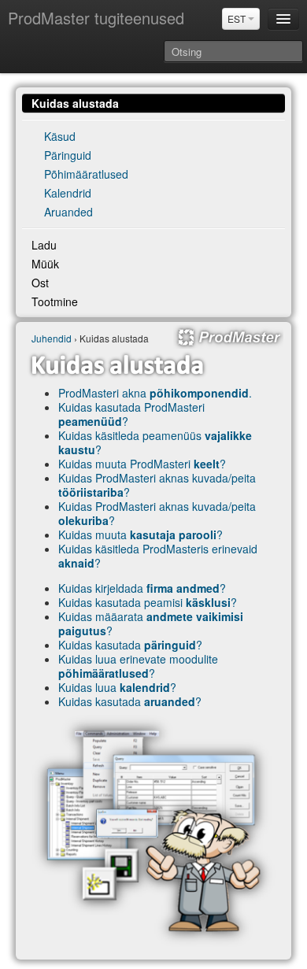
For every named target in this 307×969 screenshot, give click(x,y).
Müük (45, 264)
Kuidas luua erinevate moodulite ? (138, 666)
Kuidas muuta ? (140, 534)
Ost (40, 282)
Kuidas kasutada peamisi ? (147, 602)
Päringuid (67, 155)
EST (237, 18)
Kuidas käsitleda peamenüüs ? (155, 442)
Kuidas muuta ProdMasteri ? (142, 464)
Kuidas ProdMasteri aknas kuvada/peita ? (157, 485)
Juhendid (51, 338)
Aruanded (68, 212)
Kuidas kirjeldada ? (142, 588)
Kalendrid (67, 193)
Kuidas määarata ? (150, 623)
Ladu (44, 245)
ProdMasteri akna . (155, 393)
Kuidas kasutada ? (130, 645)
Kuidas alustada (75, 103)
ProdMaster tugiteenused (96, 17)
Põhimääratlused (86, 174)
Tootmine (54, 301)
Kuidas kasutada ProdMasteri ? (131, 414)
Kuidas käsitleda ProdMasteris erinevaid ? (157, 556)
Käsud (60, 136)
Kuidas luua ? (117, 687)
